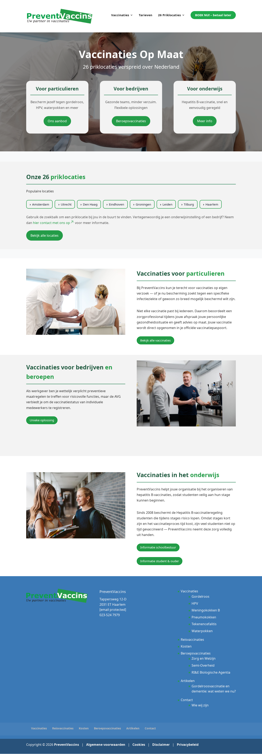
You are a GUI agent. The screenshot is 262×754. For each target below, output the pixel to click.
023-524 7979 (109, 615)
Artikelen (188, 681)
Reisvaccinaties (192, 639)
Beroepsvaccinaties (131, 121)
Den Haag (90, 204)
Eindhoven (116, 204)
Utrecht (66, 204)
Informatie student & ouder (159, 561)
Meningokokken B (206, 610)
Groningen (143, 204)
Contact (187, 700)
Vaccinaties (120, 15)
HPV (195, 603)
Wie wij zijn (200, 705)
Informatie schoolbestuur (158, 547)
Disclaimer (161, 744)
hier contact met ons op (51, 222)
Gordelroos (200, 596)
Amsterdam (40, 204)
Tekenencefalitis (204, 624)
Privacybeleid (188, 744)
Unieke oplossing (42, 420)
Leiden (167, 204)
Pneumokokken (204, 617)
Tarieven (145, 15)
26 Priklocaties (169, 15)
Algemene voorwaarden (105, 744)
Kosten (186, 646)
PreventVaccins (66, 744)
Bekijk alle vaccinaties (155, 340)
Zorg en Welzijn (204, 658)
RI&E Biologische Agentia (211, 672)
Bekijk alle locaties (44, 235)
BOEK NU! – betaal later (213, 15)
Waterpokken (202, 631)
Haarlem (212, 204)
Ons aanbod (57, 121)
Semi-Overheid (203, 665)
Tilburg (189, 204)
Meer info (204, 121)
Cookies (138, 744)
